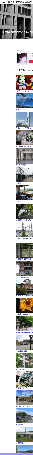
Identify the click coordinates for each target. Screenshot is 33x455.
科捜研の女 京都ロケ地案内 (17, 2)
